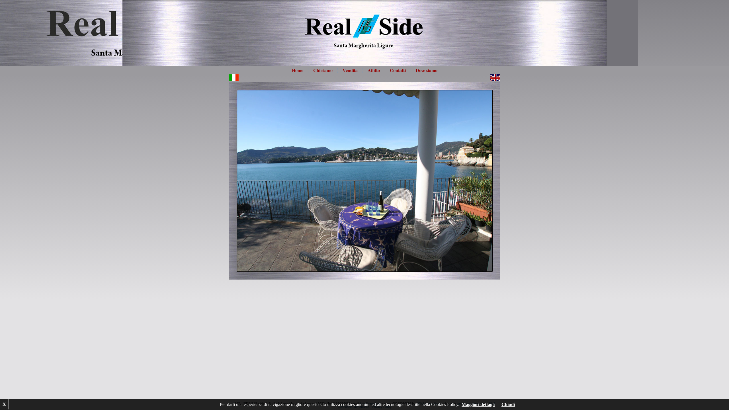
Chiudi (508, 404)
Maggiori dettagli (478, 404)
